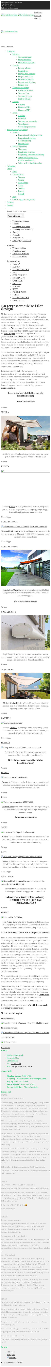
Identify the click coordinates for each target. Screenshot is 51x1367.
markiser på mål (16, 336)
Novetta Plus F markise (10, 531)
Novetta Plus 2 (11, 889)
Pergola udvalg (24, 68)
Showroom (22, 149)
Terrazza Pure (23, 93)
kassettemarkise (25, 395)
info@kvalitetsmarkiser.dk (11, 2)
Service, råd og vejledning (17, 130)
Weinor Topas (7, 837)
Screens (15, 102)
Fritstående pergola (25, 79)
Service (15, 132)
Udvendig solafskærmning (22, 229)
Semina (5, 782)
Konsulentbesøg (24, 141)
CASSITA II (17, 281)
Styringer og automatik (27, 121)
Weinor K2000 (8, 807)
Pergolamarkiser (24, 60)
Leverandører (17, 174)
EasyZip (21, 104)
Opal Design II (9, 654)
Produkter (11, 51)
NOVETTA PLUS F (20, 270)
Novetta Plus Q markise (12, 590)
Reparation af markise (27, 138)
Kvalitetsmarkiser (8, 1362)
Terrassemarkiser (25, 57)
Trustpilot (11, 1355)
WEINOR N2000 (19, 292)
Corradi (21, 194)
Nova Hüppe (23, 183)
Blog (14, 197)
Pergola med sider (25, 76)
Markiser (16, 54)
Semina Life (15, 703)
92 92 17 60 (16, 1064)
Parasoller (22, 118)
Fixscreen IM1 (24, 107)
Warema (21, 177)
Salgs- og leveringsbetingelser (30, 163)
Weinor (21, 180)
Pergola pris (23, 85)
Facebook (10, 1352)
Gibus (20, 185)
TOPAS (15, 295)
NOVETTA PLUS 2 (20, 298)
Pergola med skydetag (27, 82)
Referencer (11, 166)
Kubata (12, 507)
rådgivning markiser (14, 1008)
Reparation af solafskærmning (30, 135)
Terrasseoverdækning (20, 88)
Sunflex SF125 (24, 99)
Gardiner (21, 116)
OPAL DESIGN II (19, 275)
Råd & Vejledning (19, 146)
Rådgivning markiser (26, 152)
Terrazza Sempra (25, 96)
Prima (11, 752)
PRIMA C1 (16, 284)
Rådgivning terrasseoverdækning (31, 155)
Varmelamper (23, 124)
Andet (14, 113)
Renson (21, 191)
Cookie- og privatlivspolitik (23, 199)
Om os (9, 169)
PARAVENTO (18, 300)
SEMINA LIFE (18, 278)
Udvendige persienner (27, 127)
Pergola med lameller (26, 74)
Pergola (15, 65)
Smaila (5, 454)
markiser (34, 976)
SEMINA (16, 286)
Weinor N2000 (8, 861)
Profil (14, 172)
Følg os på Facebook (9, 8)
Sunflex (21, 188)
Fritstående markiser (26, 62)
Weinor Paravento (14, 922)
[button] (7, 47)
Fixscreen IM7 (24, 110)
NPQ (14, 272)
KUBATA (16, 267)
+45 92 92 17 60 (7, 5)
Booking (10, 202)
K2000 (15, 289)
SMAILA (16, 264)
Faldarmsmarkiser (19, 256)
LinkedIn (12, 1358)
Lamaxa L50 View (25, 90)
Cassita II (13, 728)
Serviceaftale (23, 144)
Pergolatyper (23, 71)
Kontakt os (5, 1048)
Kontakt (10, 205)
